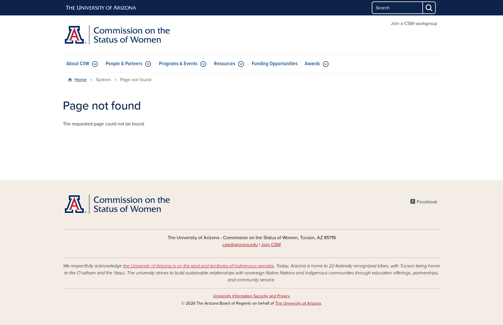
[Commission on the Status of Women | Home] (123, 35)
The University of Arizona (298, 303)
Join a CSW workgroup (414, 23)
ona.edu (249, 245)
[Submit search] (429, 7)
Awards (312, 64)
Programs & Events (178, 64)
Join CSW (271, 245)
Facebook (427, 202)
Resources (224, 64)
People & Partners (124, 64)
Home (81, 80)
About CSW (77, 64)
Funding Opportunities (274, 64)
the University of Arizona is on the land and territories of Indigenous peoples (198, 266)
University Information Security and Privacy (251, 296)
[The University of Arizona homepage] (101, 8)
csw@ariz (231, 245)
